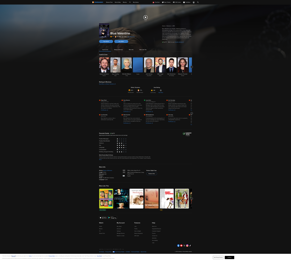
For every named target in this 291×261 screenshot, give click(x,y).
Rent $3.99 (106, 41)
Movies (100, 228)
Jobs (153, 242)
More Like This (143, 49)
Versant (13, 256)
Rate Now (161, 92)
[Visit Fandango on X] (184, 245)
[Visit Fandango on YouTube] (181, 245)
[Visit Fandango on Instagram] (187, 245)
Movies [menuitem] (125, 2)
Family (135, 228)
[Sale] (167, 199)
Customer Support (156, 231)
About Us (154, 226)
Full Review (103, 110)
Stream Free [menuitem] (109, 2)
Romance (110, 170)
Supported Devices (156, 228)
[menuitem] (177, 2)
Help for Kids (143, 251)
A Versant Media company (187, 251)
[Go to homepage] (97, 2)
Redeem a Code (120, 235)
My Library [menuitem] (136, 2)
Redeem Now (152, 173)
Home (100, 226)
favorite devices (178, 42)
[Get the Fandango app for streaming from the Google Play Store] (112, 217)
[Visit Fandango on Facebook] (178, 245)
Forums (154, 233)
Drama (104, 170)
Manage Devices (121, 233)
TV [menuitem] (130, 2)
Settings (119, 231)
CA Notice (128, 251)
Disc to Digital (137, 231)
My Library (119, 226)
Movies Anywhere (138, 233)
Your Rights (99, 256)
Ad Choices (101, 251)
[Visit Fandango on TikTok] (190, 245)
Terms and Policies (135, 251)
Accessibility (155, 240)
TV (99, 231)
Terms (30, 256)
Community (153, 92)
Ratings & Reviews (118, 49)
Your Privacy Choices (119, 251)
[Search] (198, 2)
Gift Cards (136, 235)
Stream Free (102, 233)
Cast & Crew (105, 49)
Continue (230, 257)
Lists (135, 226)
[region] (145, 257)
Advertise (154, 238)
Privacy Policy (108, 251)
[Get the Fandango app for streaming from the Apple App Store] (103, 217)
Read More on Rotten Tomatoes (106, 84)
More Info (131, 49)
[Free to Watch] (106, 199)
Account (119, 228)
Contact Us (154, 235)
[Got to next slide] (191, 66)
